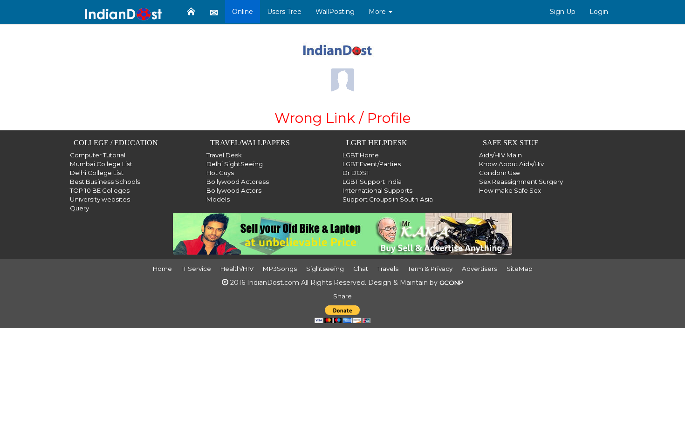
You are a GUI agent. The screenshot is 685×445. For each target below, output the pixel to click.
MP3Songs (280, 268)
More (378, 11)
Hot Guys (220, 172)
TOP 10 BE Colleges (100, 190)
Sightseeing (325, 268)
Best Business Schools (105, 181)
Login (598, 11)
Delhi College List (96, 172)
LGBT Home (360, 155)
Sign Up (562, 11)
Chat (360, 268)
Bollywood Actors (233, 190)
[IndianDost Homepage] (191, 11)
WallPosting (335, 11)
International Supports (377, 190)
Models (218, 199)
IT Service (196, 268)
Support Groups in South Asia (387, 199)
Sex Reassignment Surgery (521, 181)
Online (242, 11)
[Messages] (214, 12)
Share (342, 296)
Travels (387, 268)
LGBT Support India (372, 181)
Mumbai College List (101, 164)
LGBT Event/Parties (371, 164)
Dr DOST (356, 172)
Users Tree (284, 11)
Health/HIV (236, 268)
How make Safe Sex (510, 190)
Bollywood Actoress (237, 181)
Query (79, 208)
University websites (100, 199)
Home (162, 268)
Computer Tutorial (97, 155)
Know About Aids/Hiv (511, 164)
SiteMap (520, 268)
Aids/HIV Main (500, 155)
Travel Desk (224, 155)
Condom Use (499, 172)
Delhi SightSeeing (234, 164)
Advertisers (479, 268)
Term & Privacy (430, 268)
